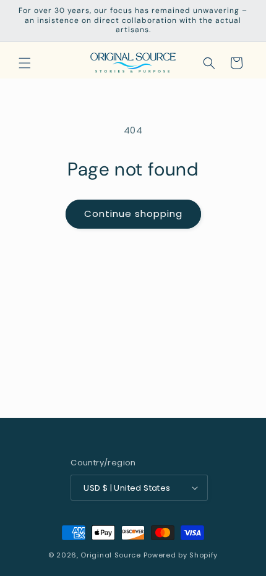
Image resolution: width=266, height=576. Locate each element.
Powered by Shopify (181, 555)
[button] (24, 63)
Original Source (110, 555)
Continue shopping (133, 213)
